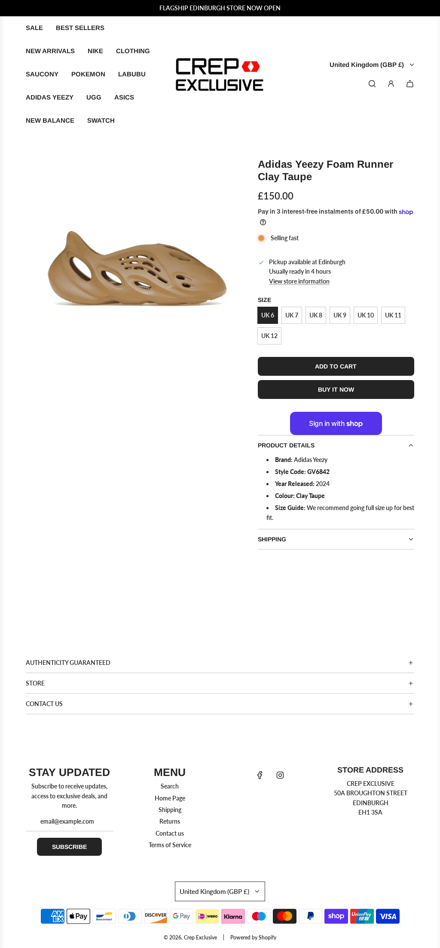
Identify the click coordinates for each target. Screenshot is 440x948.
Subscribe (69, 846)
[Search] (372, 83)
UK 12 (269, 335)
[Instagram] (280, 775)
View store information (299, 281)
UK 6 (267, 315)
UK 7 (291, 315)
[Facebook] (260, 775)
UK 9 (339, 315)
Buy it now (336, 389)
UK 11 (393, 315)
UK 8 (315, 315)
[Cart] (409, 83)
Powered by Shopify (253, 937)
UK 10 (366, 315)
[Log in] (391, 83)
